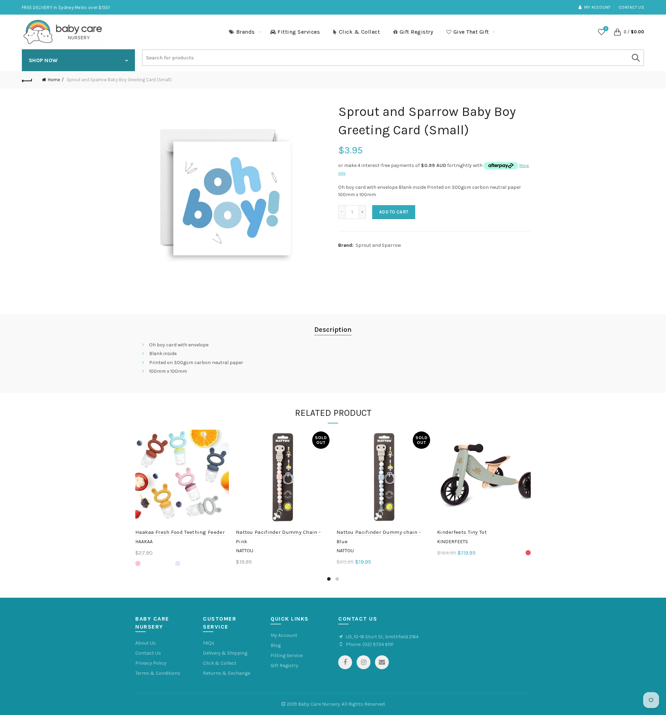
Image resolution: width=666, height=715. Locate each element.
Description (333, 330)
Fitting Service (286, 655)
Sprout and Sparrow (378, 245)
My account (597, 7)
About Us (145, 643)
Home (54, 79)
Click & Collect (359, 31)
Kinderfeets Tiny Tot (462, 532)
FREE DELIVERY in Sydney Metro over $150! (66, 7)
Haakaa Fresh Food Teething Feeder (180, 532)
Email (382, 662)
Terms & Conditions (157, 673)
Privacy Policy (150, 663)
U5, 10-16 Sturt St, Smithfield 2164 (382, 637)
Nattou (244, 551)
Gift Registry (416, 31)
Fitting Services (299, 31)
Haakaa (144, 542)
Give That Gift (471, 31)
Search (635, 57)
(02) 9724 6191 (377, 644)
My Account (284, 635)
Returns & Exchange (226, 673)
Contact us (631, 7)
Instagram (363, 662)
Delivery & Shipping (225, 653)
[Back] (27, 80)
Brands (245, 31)
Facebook (345, 662)
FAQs (208, 643)
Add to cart (393, 211)
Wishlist (606, 29)
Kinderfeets (452, 542)
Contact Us (148, 653)
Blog (276, 645)
